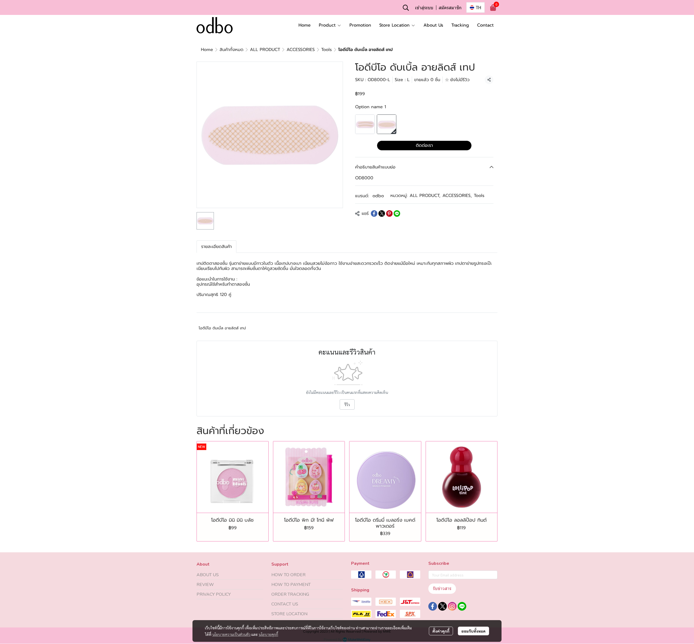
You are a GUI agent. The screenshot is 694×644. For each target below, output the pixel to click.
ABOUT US (208, 575)
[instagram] (452, 606)
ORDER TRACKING (290, 594)
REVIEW (205, 585)
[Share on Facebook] (374, 213)
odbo (378, 196)
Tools (326, 49)
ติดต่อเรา (424, 145)
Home (207, 49)
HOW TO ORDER (288, 575)
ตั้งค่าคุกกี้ (440, 631)
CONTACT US (284, 604)
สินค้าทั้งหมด (231, 49)
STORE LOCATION (289, 614)
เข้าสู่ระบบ (424, 7)
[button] (405, 7)
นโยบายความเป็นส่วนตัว (231, 634)
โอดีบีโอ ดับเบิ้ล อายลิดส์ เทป (222, 328)
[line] (462, 606)
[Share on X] (381, 213)
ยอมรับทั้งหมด (473, 631)
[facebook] (432, 606)
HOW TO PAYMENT (291, 585)
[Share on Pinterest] (389, 213)
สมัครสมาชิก (450, 7)
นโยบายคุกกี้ (268, 634)
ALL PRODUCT (265, 49)
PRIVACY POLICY (214, 594)
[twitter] (442, 606)
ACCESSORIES (301, 49)
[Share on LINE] (397, 213)
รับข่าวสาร (442, 588)
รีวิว (347, 404)
